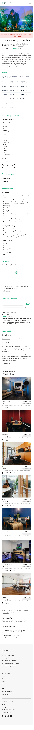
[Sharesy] (7, 3)
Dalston (15, 630)
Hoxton (23, 630)
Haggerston (6, 630)
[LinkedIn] (11, 715)
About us (4, 675)
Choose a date (6, 338)
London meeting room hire (9, 665)
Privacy (4, 706)
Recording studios (20, 621)
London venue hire (7, 652)
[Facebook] (3, 715)
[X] (8, 715)
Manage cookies (6, 711)
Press (3, 677)
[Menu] (29, 3)
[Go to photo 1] (13, 29)
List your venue (6, 672)
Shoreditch (17, 635)
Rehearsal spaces (7, 621)
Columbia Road (7, 635)
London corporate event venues (10, 662)
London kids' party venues (9, 659)
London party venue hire (8, 657)
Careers (4, 680)
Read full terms (6, 362)
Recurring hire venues (8, 654)
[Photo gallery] (16, 18)
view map (20, 45)
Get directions (6, 290)
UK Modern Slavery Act (8, 708)
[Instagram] (5, 715)
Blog (3, 683)
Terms (3, 703)
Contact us (5, 693)
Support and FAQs (7, 690)
